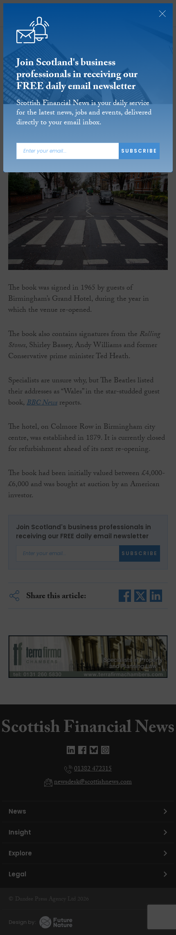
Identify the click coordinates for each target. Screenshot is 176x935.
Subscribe (139, 150)
